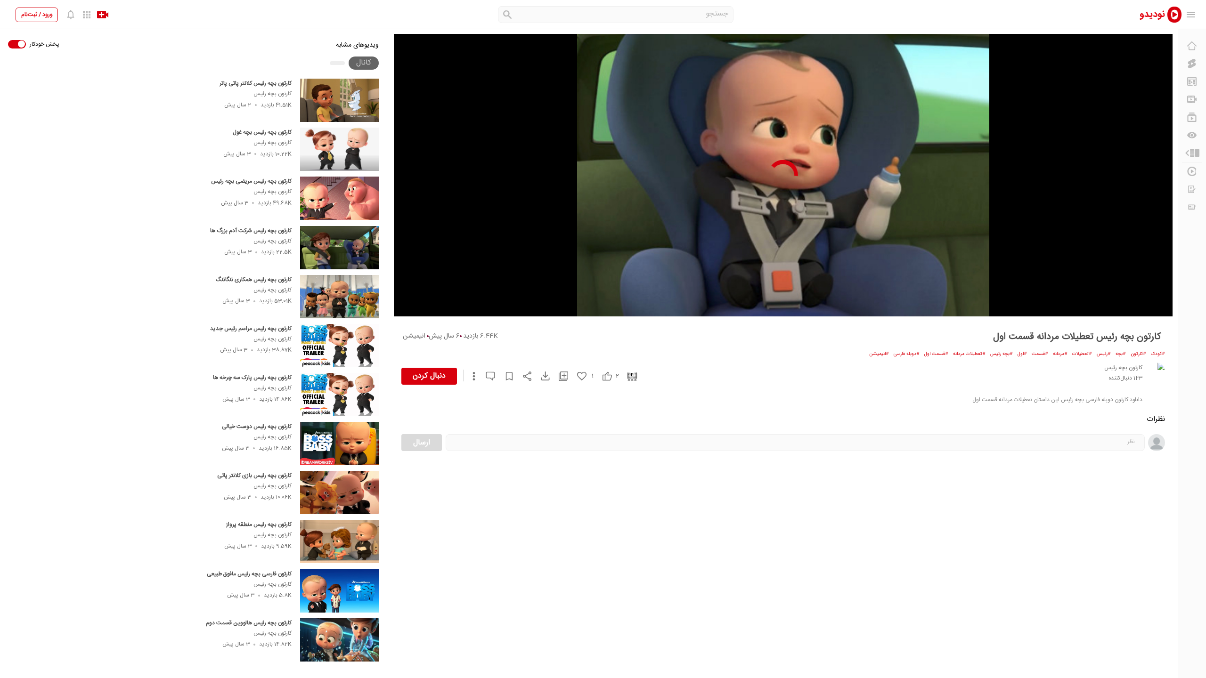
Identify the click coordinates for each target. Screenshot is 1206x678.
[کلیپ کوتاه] (1192, 64)
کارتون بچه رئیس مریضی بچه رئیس (251, 181)
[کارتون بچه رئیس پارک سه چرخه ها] (339, 394)
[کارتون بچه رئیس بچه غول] (339, 149)
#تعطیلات (1082, 354)
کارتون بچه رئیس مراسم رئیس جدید (251, 328)
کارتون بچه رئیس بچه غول (262, 132)
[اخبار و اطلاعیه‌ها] (1192, 207)
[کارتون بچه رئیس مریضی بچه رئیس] (339, 198)
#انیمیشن (879, 354)
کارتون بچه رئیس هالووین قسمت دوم (249, 623)
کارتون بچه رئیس (272, 93)
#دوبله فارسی (907, 354)
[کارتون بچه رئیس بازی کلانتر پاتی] (339, 492)
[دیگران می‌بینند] (1192, 135)
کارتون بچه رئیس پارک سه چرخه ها (252, 377)
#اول (1022, 354)
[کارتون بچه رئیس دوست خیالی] (339, 443)
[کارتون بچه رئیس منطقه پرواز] (339, 541)
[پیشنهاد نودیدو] (1192, 81)
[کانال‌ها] (1192, 99)
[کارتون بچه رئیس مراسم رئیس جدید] (339, 345)
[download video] (541, 375)
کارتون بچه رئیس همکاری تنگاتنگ (254, 279)
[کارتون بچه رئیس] (1155, 372)
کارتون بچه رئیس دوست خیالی (257, 426)
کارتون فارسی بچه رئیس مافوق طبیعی (249, 574)
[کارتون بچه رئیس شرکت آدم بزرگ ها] (339, 247)
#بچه (1121, 354)
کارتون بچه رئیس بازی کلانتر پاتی (254, 475)
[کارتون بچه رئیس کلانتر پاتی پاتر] (339, 100)
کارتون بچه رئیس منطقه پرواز (259, 524)
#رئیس (1104, 354)
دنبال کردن (429, 376)
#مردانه (1060, 354)
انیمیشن (414, 336)
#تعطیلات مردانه (969, 354)
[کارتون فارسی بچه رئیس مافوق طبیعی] (339, 591)
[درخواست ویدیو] (1192, 189)
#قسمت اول (936, 354)
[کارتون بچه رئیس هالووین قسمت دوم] (339, 640)
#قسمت (1040, 354)
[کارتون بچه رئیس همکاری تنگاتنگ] (339, 296)
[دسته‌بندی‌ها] (1192, 153)
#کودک (1158, 354)
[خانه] (1192, 46)
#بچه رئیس (1001, 354)
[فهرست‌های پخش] (1192, 117)
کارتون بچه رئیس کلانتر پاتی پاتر (256, 83)
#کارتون (1138, 354)
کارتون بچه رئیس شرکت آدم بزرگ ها (251, 230)
